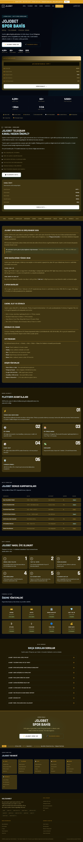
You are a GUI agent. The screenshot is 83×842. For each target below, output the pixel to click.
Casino (41, 6)
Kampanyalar (47, 218)
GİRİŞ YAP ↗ (59, 6)
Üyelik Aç (5, 771)
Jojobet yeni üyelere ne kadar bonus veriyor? (21, 693)
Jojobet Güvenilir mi (13, 815)
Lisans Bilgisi (6, 780)
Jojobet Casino (11, 813)
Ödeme (60, 218)
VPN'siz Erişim (6, 769)
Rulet (52, 769)
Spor (36, 6)
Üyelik (55, 218)
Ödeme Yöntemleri (47, 828)
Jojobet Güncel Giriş (16, 810)
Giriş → (67, 1)
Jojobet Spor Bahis (32, 810)
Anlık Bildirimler (22, 766)
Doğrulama (21, 771)
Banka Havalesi (70, 769)
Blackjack (53, 771)
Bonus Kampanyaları (47, 805)
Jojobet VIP (32, 813)
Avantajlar (18, 218)
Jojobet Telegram (24, 810)
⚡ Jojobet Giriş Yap (12, 44)
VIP (65, 218)
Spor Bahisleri (5, 824)
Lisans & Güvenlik (47, 831)
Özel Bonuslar (22, 769)
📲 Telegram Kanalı (31, 44)
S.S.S (77, 218)
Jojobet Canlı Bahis (18, 813)
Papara (68, 764)
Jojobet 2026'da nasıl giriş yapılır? (18, 657)
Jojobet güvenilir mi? (14, 698)
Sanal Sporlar (38, 771)
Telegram (30, 6)
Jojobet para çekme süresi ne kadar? (19, 678)
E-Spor (40, 218)
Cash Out (4, 833)
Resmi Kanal (22, 764)
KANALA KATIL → (42, 207)
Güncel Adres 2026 (7, 766)
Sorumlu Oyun (6, 784)
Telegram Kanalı (46, 803)
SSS (53, 6)
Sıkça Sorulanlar (46, 833)
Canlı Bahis (37, 766)
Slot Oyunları (54, 766)
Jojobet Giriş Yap (46, 801)
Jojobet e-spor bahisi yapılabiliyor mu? (19, 688)
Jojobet (4, 810)
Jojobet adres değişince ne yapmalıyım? (19, 672)
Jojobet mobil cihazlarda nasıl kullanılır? (20, 703)
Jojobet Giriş (5, 764)
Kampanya (47, 6)
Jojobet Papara (5, 815)
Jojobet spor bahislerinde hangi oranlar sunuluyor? (23, 667)
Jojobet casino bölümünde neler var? (19, 683)
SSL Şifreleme (6, 782)
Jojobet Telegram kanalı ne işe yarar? (19, 662)
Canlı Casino (53, 764)
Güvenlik (71, 218)
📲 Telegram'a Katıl (11, 175)
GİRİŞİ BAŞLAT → (41, 86)
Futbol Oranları (38, 764)
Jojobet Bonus (26, 813)
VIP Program (69, 771)
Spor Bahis (27, 218)
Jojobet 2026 (5, 813)
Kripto (68, 766)
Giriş (24, 6)
